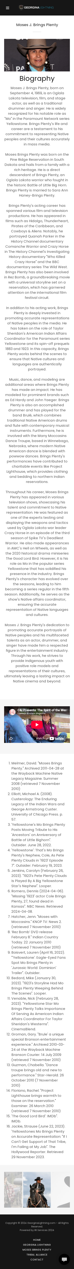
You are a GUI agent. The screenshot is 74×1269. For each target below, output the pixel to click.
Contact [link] (37, 1259)
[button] (9, 7)
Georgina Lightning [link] (37, 1244)
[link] (37, 7)
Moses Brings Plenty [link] (37, 1249)
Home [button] (37, 1240)
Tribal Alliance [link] (37, 1254)
